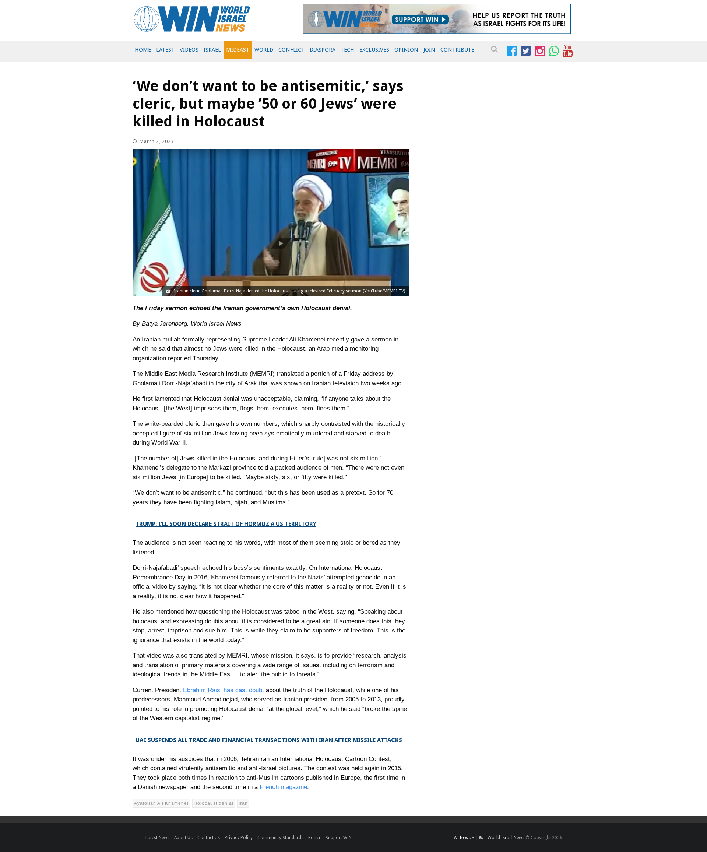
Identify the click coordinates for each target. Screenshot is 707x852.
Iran (243, 803)
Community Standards (280, 837)
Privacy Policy (239, 837)
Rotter (314, 837)
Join (429, 49)
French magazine (283, 786)
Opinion (406, 49)
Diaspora (322, 49)
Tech (347, 49)
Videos (189, 49)
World (263, 49)
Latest (165, 49)
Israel (212, 49)
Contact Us (208, 837)
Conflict (291, 49)
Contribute (457, 49)
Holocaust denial (213, 803)
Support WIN (339, 837)
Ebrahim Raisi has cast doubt (223, 690)
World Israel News (506, 837)
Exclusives (374, 49)
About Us (183, 837)
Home (143, 49)
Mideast (237, 49)
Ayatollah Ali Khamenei (161, 803)
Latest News (157, 837)
